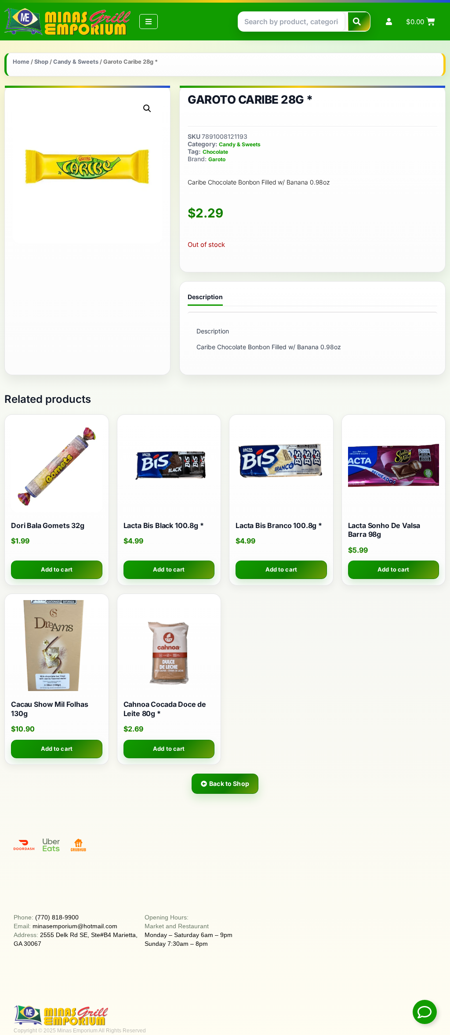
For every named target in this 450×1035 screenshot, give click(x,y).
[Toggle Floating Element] (425, 1012)
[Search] (359, 21)
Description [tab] (205, 296)
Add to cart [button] (57, 569)
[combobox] (291, 21)
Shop (41, 61)
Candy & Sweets (75, 61)
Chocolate (215, 151)
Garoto (216, 159)
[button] (147, 108)
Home (21, 61)
